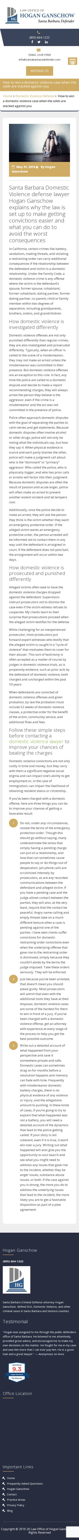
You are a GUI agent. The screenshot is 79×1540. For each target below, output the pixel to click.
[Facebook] (32, 42)
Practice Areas (16, 1499)
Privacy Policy (15, 1505)
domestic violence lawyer (36, 741)
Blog (10, 1510)
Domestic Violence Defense (34, 96)
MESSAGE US (40, 71)
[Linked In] (46, 42)
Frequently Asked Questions (25, 1483)
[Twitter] (39, 42)
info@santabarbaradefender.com (39, 59)
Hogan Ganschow (18, 1489)
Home (7, 96)
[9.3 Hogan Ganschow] (17, 1382)
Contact (12, 1494)
